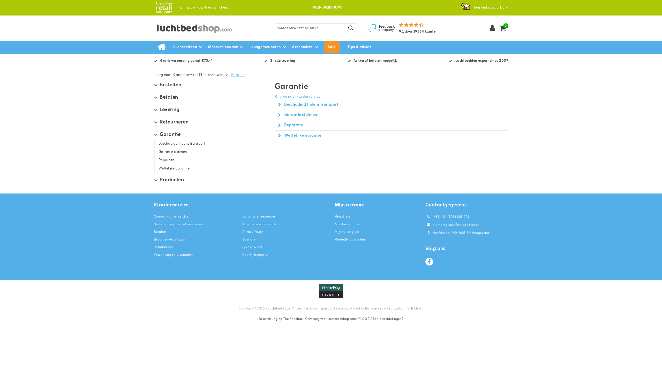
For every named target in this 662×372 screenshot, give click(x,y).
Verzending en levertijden (173, 255)
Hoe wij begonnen (256, 255)
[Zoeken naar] (351, 28)
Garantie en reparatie (258, 216)
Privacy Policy (252, 232)
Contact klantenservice (171, 216)
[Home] (161, 47)
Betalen (160, 232)
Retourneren (163, 247)
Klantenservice (211, 75)
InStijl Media (413, 308)
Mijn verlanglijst (347, 232)
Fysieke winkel (253, 247)
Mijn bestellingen (348, 224)
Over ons (248, 239)
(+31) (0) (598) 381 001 (450, 217)
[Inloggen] (492, 28)
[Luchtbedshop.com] (164, 7)
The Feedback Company (301, 319)
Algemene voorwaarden (260, 224)
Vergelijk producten (350, 239)
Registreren (343, 216)
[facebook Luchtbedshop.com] (429, 262)
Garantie (238, 75)
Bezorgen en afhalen (170, 239)
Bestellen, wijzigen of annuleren (178, 224)
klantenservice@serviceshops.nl (457, 225)
